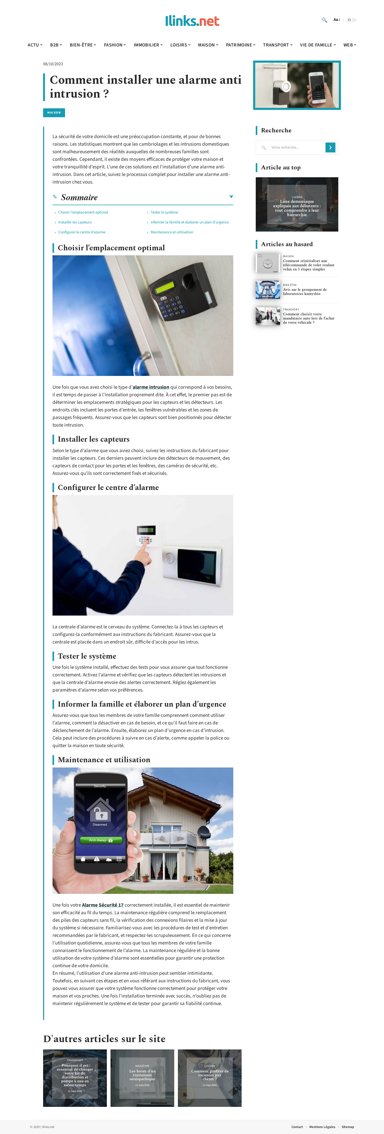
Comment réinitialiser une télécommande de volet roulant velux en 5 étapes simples (308, 265)
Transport (75, 1060)
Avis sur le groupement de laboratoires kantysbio (305, 292)
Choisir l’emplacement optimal (83, 212)
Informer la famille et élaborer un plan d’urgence (190, 222)
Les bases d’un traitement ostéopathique (142, 1075)
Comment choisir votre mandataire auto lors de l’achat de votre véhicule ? (308, 318)
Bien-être (142, 1066)
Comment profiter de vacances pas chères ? (210, 1075)
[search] (324, 20)
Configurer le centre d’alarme (81, 232)
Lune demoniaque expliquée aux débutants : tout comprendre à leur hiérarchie (297, 208)
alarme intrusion (151, 387)
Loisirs (210, 1066)
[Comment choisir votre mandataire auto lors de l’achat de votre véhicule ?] (268, 316)
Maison (54, 112)
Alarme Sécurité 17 (103, 905)
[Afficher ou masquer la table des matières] (165, 197)
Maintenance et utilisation (172, 232)
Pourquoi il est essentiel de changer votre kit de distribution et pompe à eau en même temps (75, 1075)
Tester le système (164, 212)
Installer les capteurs (75, 222)
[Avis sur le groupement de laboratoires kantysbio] (268, 290)
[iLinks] (192, 20)
